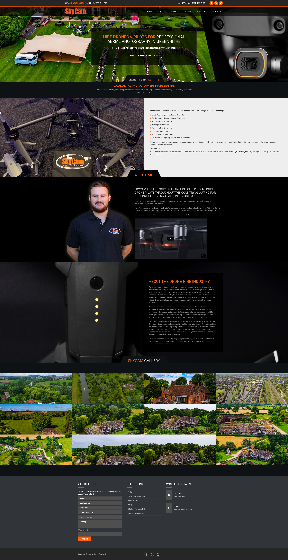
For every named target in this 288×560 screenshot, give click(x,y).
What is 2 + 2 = (84, 530)
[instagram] (221, 3)
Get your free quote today (144, 55)
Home (149, 11)
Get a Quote (202, 11)
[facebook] (211, 3)
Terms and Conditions (136, 496)
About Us (161, 11)
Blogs (130, 505)
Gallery (188, 11)
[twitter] (216, 3)
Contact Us (217, 11)
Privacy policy (133, 501)
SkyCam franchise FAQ (136, 509)
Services (175, 11)
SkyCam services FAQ (136, 513)
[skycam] (76, 11)
